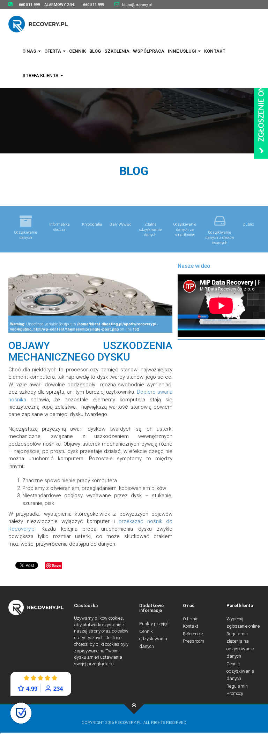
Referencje (193, 633)
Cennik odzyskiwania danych (153, 639)
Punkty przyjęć (153, 623)
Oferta (53, 51)
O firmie (190, 618)
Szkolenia (116, 51)
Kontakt (214, 51)
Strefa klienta (41, 75)
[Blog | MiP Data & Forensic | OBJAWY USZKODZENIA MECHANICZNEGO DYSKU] (134, 704)
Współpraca (148, 51)
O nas (29, 51)
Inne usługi (182, 51)
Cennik (77, 51)
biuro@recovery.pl (137, 4)
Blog (95, 51)
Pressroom (193, 641)
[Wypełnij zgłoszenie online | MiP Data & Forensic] (261, 111)
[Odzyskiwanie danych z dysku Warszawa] (42, 24)
